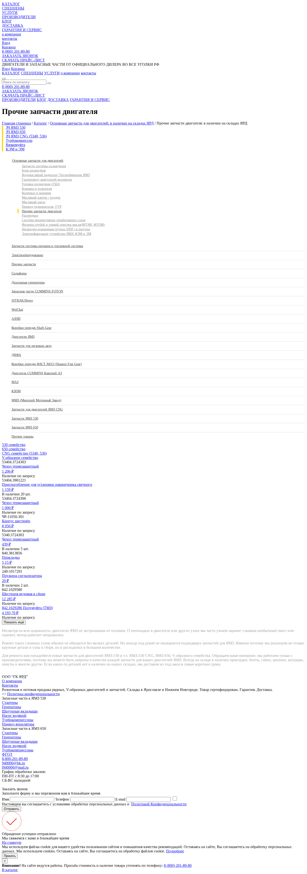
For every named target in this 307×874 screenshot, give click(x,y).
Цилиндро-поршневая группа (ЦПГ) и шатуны (56, 229)
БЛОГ (7, 21)
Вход (6, 43)
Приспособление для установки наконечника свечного (47, 484)
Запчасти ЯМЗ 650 (25, 427)
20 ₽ (5, 581)
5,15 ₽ (7, 562)
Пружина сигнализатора (22, 576)
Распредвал (30, 215)
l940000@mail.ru (15, 767)
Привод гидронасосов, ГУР (42, 206)
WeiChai (17, 309)
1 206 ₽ (8, 471)
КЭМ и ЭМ (15, 149)
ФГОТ (7, 754)
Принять (10, 856)
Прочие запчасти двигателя (41, 211)
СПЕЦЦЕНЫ (13, 8)
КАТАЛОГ (11, 4)
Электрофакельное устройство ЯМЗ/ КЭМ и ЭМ (56, 234)
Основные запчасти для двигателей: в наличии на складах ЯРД (102, 123)
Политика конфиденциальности (33, 694)
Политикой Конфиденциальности (159, 804)
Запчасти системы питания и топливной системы (47, 246)
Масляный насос (34, 202)
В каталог (10, 870)
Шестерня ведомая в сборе (23, 594)
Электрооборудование (27, 255)
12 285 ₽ (9, 599)
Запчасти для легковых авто (32, 346)
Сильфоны (19, 273)
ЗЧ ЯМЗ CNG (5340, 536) (26, 136)
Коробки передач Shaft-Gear (32, 328)
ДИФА (16, 355)
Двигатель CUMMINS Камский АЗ (37, 373)
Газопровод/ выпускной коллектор (47, 179)
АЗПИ (16, 319)
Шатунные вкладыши (20, 711)
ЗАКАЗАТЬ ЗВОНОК (20, 56)
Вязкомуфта (15, 145)
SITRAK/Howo (22, 300)
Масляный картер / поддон (41, 197)
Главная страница (16, 123)
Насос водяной (14, 715)
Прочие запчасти (24, 264)
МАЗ (15, 382)
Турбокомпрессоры (17, 720)
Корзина (9, 47)
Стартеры (10, 703)
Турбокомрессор (19, 140)
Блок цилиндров (34, 170)
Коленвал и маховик (36, 193)
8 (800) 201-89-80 (16, 51)
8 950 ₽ (8, 526)
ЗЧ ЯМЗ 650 (15, 132)
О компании (12, 681)
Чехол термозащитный (20, 466)
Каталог (40, 123)
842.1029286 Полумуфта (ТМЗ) (27, 608)
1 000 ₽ (8, 508)
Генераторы (11, 707)
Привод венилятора (18, 724)
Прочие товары (22, 436)
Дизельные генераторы (28, 282)
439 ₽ (6, 544)
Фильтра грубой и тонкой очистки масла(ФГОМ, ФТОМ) (63, 224)
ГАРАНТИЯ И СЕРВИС (22, 30)
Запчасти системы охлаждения (44, 166)
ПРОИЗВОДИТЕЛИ (19, 17)
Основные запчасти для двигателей (37, 160)
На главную (11, 842)
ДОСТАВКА (12, 26)
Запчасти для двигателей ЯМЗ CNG (37, 409)
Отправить (11, 809)
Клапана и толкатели (37, 188)
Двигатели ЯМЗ (23, 337)
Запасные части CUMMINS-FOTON (37, 291)
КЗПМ (16, 391)
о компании (11, 34)
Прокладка (11, 557)
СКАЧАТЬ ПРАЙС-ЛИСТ (23, 60)
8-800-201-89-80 (15, 759)
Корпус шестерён (16, 521)
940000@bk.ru (13, 763)
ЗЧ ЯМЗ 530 (15, 127)
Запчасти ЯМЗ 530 (25, 418)
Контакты (10, 685)
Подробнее (175, 851)
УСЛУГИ (10, 13)
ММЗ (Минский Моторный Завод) (36, 400)
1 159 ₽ (8, 490)
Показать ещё (14, 622)
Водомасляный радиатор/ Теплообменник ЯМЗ (56, 175)
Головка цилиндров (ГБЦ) (41, 184)
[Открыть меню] (4, 78)
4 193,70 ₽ (10, 613)
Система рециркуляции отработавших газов (53, 220)
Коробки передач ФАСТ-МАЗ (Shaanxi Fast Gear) (47, 364)
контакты (9, 38)
